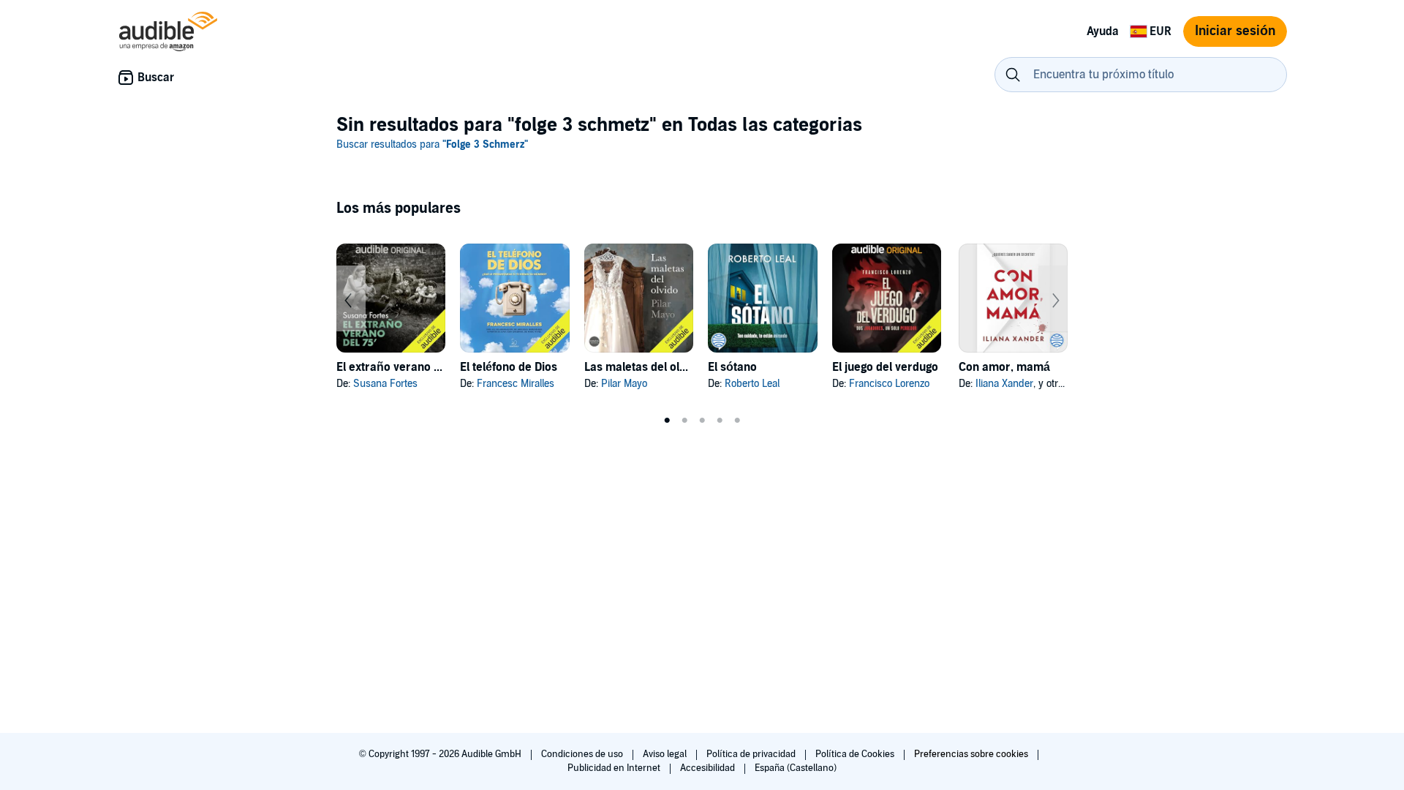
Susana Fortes (385, 383)
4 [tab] (719, 420)
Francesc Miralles (515, 383)
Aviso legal (666, 754)
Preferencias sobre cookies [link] (971, 754)
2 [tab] (684, 420)
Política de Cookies (856, 754)
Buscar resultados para (432, 144)
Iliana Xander (1004, 383)
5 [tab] (737, 420)
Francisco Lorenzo (889, 383)
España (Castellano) (796, 768)
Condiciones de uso (583, 754)
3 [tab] (702, 420)
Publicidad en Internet (615, 768)
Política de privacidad (752, 754)
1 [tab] (667, 420)
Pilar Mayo (624, 383)
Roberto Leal (752, 383)
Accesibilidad (708, 768)
